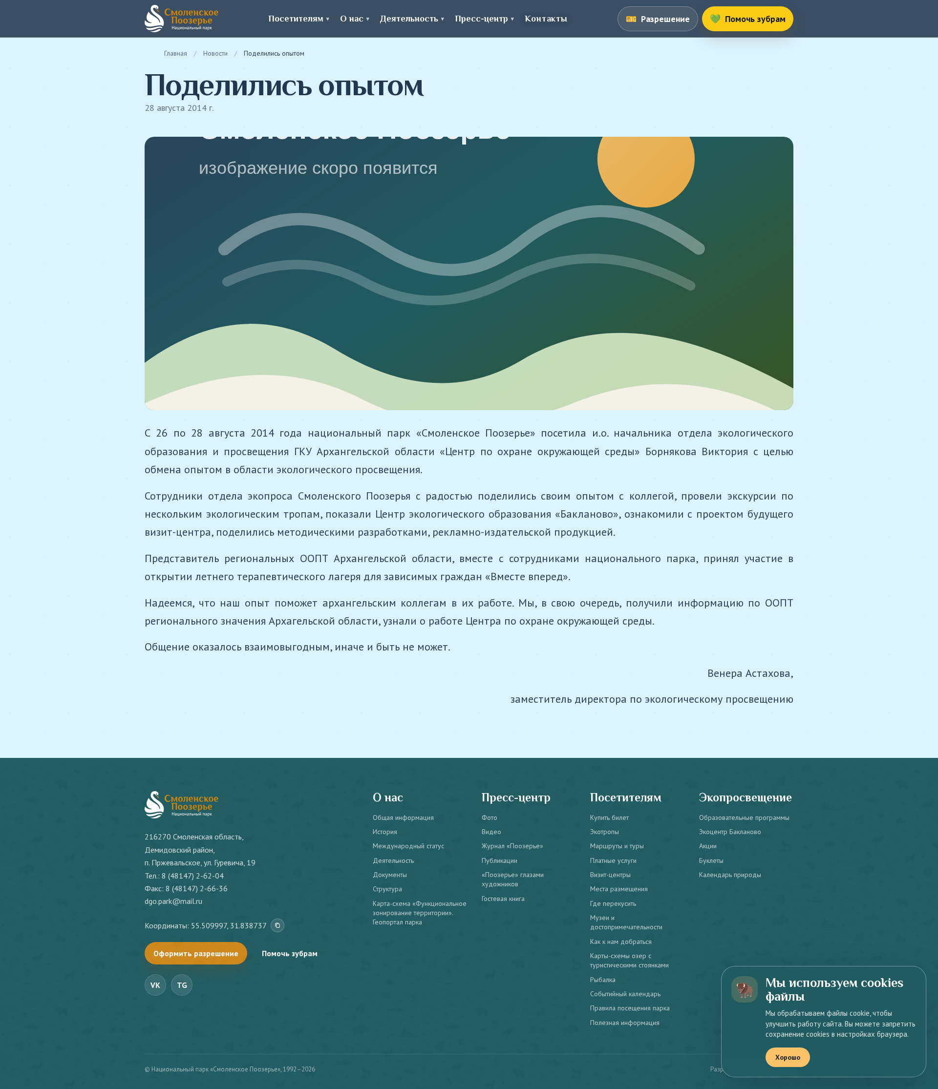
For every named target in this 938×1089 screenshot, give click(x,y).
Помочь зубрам (290, 953)
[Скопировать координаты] (277, 925)
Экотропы (604, 831)
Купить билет (609, 817)
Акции (708, 845)
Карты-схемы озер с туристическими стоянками (629, 960)
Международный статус (408, 845)
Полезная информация (625, 1022)
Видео (491, 831)
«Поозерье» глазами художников (513, 879)
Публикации (499, 860)
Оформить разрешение (195, 953)
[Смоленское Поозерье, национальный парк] (181, 18)
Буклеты (711, 860)
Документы (390, 874)
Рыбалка (603, 979)
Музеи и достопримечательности (626, 922)
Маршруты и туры (617, 845)
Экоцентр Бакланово (730, 831)
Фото (489, 817)
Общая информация (403, 817)
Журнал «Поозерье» (512, 845)
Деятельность (393, 860)
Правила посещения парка (630, 1008)
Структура (387, 888)
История (385, 831)
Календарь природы (730, 874)
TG (182, 985)
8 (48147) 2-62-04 (193, 875)
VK (155, 985)
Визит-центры (610, 874)
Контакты (546, 18)
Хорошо (787, 1057)
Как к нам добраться (621, 941)
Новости (215, 53)
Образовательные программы (744, 817)
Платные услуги (613, 860)
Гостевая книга (503, 898)
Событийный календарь (625, 993)
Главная (175, 53)
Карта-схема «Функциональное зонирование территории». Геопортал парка (420, 913)
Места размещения (619, 888)
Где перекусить (613, 903)
